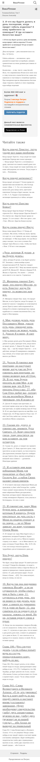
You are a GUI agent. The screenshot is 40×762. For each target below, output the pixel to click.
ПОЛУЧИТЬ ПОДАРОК (15, 112)
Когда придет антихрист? (17, 178)
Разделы (23, 753)
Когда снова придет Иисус (18, 227)
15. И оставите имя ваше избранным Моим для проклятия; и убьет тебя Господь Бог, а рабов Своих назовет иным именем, (19, 474)
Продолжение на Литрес (15, 130)
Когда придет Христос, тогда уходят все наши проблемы (20, 151)
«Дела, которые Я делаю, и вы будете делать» (18, 254)
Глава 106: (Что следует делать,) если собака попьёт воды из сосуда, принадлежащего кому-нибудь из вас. (19, 653)
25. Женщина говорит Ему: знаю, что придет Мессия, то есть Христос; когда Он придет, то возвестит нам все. (20, 287)
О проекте (14, 753)
